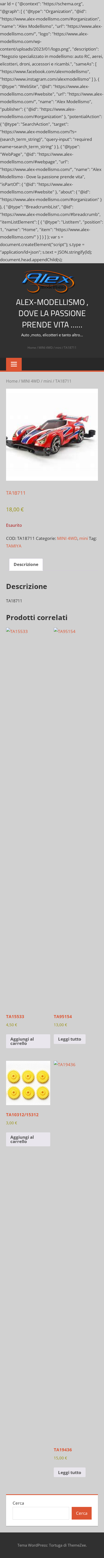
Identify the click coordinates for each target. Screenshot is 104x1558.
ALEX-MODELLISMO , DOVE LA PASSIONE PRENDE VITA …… (52, 313)
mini (58, 347)
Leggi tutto (69, 1039)
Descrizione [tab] (26, 564)
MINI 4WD (46, 347)
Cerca (18, 1503)
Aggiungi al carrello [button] (22, 1041)
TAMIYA (13, 546)
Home (32, 347)
